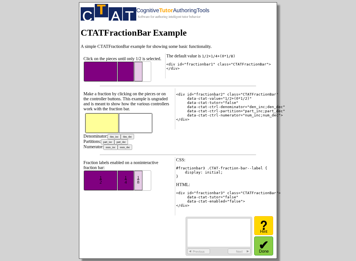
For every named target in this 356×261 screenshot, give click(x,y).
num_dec (125, 147)
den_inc (114, 136)
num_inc (110, 147)
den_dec (127, 136)
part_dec (121, 141)
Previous (199, 251)
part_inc (107, 141)
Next (239, 251)
